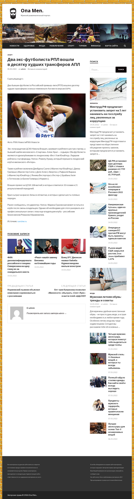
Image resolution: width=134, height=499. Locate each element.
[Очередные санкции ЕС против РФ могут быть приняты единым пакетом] (98, 236)
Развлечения (56, 46)
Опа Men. (32, 10)
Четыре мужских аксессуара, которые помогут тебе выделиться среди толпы (117, 339)
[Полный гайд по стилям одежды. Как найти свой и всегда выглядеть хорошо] (98, 386)
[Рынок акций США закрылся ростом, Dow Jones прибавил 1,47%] (98, 257)
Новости (14, 46)
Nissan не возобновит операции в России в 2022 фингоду (115, 189)
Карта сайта (111, 46)
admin (23, 69)
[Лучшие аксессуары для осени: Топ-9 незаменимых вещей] (98, 433)
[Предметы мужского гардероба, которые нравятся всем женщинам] (98, 410)
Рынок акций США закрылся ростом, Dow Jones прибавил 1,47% (116, 253)
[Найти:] (108, 70)
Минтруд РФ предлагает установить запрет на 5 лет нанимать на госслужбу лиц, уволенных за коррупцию (108, 113)
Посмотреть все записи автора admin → (47, 313)
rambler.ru (22, 221)
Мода (42, 46)
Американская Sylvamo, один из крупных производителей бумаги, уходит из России (117, 211)
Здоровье (29, 46)
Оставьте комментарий (37, 69)
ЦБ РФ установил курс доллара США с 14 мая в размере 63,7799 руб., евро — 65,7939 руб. (117, 168)
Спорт (71, 46)
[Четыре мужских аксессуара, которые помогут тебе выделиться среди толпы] (98, 343)
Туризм (82, 46)
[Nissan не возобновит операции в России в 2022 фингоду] (98, 193)
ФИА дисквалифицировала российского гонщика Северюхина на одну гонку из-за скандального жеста (19, 264)
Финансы (96, 46)
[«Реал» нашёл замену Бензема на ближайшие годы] (46, 254)
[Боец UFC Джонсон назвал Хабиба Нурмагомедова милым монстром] (73, 254)
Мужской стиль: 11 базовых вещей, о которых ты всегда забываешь (116, 361)
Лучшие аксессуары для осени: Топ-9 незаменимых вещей (116, 429)
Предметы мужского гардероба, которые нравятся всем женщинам (116, 407)
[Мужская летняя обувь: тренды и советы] (108, 291)
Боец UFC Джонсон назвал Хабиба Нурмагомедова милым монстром (71, 261)
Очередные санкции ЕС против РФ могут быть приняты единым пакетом (117, 233)
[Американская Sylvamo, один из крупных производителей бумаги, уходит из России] (98, 213)
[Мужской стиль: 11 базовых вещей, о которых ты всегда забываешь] (98, 363)
